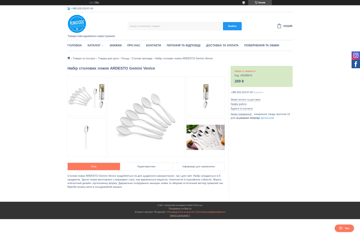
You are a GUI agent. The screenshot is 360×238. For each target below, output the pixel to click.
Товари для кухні (108, 58)
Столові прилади (142, 58)
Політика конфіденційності (211, 212)
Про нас (133, 45)
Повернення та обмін (261, 45)
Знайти (232, 26)
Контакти (153, 45)
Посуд (125, 58)
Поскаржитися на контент (181, 212)
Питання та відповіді (183, 45)
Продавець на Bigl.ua (180, 208)
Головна (75, 45)
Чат (347, 228)
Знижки (116, 45)
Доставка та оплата (222, 45)
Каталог (94, 45)
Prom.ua (198, 205)
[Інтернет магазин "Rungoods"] (98, 23)
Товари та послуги (84, 58)
